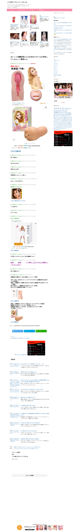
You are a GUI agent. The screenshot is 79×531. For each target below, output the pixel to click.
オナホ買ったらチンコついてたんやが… (29, 430)
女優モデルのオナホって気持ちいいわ (28, 371)
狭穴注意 (58, 127)
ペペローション (69, 127)
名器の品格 (69, 123)
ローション (56, 72)
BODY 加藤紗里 (14, 338)
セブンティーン (59, 120)
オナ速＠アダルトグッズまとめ (17, 2)
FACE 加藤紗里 (20, 338)
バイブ (55, 69)
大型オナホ (64, 115)
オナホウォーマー (68, 121)
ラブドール (56, 70)
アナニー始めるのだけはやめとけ (60, 52)
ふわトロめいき (68, 122)
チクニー (55, 66)
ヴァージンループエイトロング (59, 124)
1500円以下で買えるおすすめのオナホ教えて (30, 438)
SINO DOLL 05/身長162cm (44, 42)
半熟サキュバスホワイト (57, 128)
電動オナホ (66, 117)
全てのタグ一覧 (57, 129)
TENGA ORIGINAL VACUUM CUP (14, 25)
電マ (54, 76)
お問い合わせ (41, 9)
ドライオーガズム (59, 117)
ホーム (12, 9)
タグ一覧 (31, 9)
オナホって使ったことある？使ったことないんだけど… (32, 389)
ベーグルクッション (57, 122)
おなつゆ (63, 122)
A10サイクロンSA (68, 124)
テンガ (65, 110)
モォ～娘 (55, 127)
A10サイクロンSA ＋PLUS (44, 17)
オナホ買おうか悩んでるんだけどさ (28, 405)
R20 (60, 127)
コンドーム (56, 64)
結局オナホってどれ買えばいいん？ (28, 397)
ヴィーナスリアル (64, 127)
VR (54, 58)
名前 (13, 454)
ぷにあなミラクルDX (34, 25)
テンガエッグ (64, 123)
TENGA (56, 112)
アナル (55, 61)
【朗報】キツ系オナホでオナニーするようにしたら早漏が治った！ (27, 446)
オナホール (13, 336)
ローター (55, 73)
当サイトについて (21, 9)
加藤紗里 (27, 338)
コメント (15, 459)
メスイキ (64, 114)
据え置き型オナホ (66, 120)
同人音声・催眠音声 (57, 74)
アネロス (68, 118)
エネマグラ (58, 115)
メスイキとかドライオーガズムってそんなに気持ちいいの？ (25, 448)
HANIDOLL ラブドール (24, 42)
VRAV (62, 128)
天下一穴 (64, 128)
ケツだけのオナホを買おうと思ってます (61, 45)
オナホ (24, 338)
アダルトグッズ (57, 60)
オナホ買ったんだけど (58, 28)
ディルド (55, 67)
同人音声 (60, 123)
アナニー (61, 112)
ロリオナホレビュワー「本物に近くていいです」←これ (32, 363)
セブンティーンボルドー (60, 121)
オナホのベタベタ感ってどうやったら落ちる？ (30, 422)
